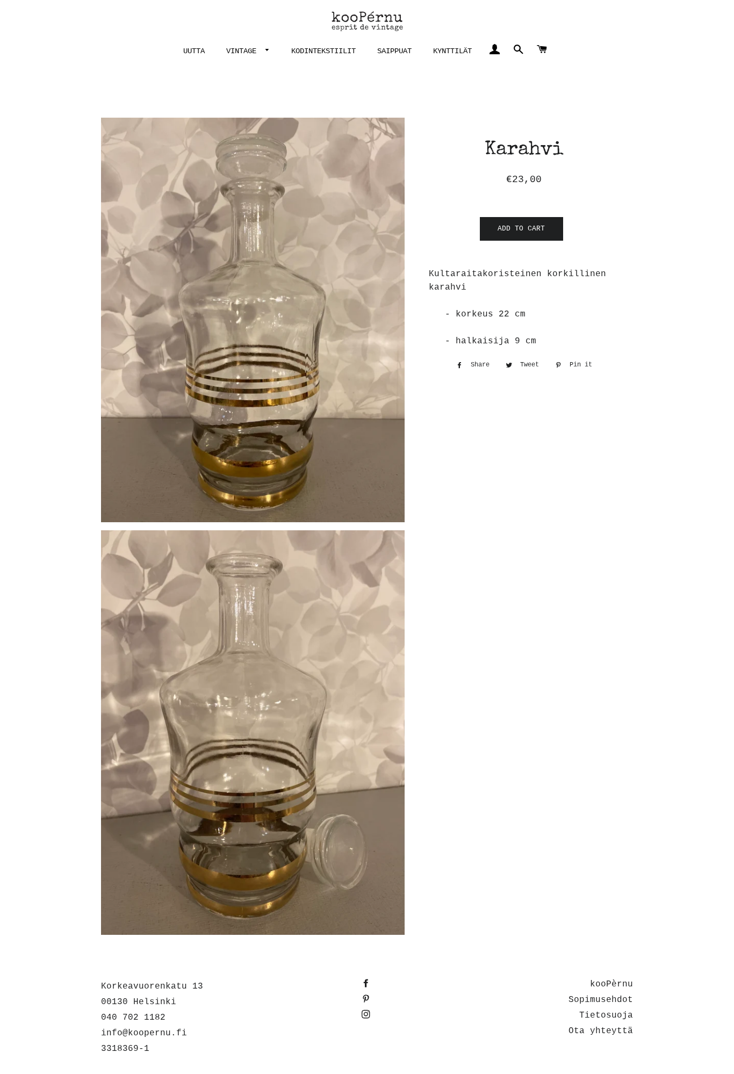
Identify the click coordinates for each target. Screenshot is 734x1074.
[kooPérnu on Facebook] (367, 984)
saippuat (394, 51)
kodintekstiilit (323, 51)
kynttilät (452, 51)
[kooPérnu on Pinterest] (367, 1000)
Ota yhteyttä (601, 1031)
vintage (243, 51)
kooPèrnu (611, 984)
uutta (194, 51)
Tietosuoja (606, 1015)
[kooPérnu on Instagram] (367, 1015)
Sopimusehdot (601, 1000)
